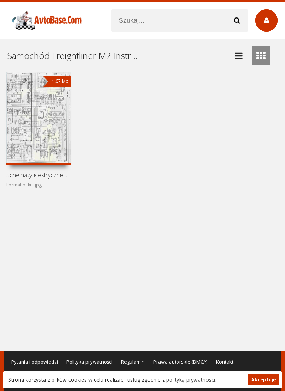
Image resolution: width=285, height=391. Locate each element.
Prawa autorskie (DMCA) (180, 361)
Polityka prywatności (89, 361)
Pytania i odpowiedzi (34, 361)
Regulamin (133, 361)
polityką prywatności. (191, 379)
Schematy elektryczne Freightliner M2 (38, 175)
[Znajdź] (237, 20)
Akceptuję (263, 380)
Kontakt (224, 361)
